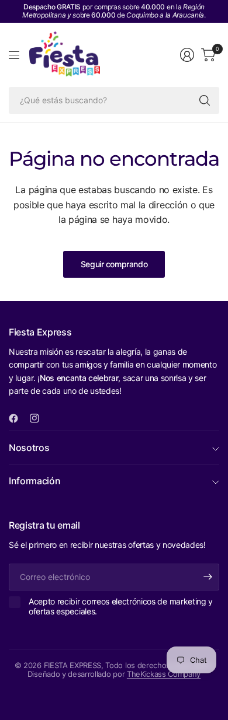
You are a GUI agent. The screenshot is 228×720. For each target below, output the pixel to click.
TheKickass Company (164, 674)
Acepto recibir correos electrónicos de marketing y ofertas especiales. (121, 606)
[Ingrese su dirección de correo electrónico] (207, 577)
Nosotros (29, 447)
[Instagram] (39, 418)
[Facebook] (18, 418)
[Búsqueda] (204, 100)
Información (34, 481)
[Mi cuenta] (187, 54)
